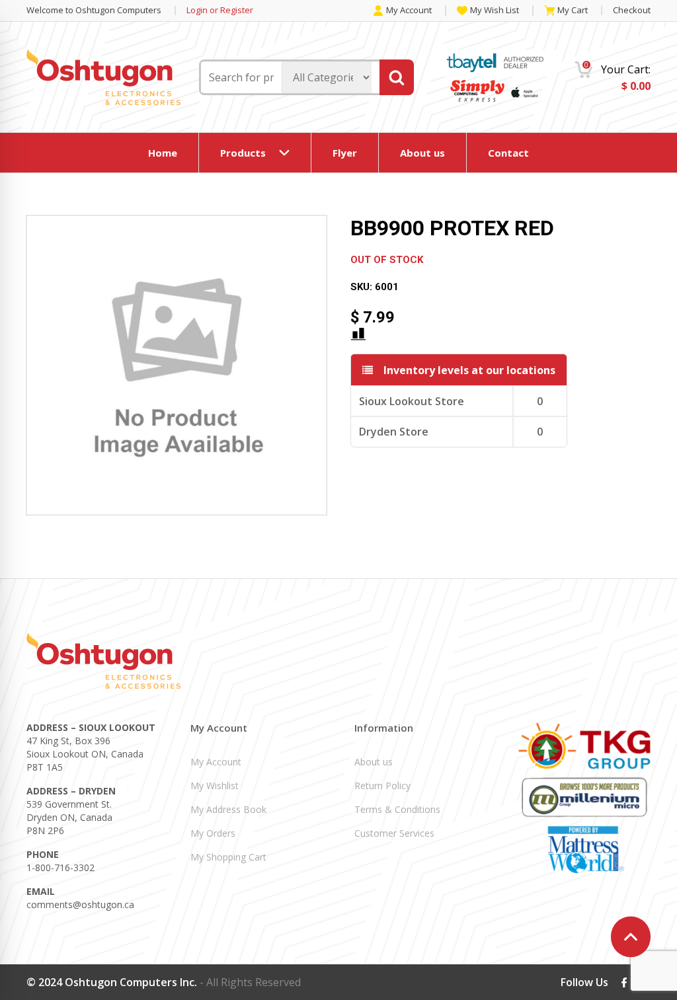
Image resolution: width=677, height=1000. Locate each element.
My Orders (212, 833)
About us (422, 152)
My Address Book (228, 809)
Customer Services (394, 833)
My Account (409, 10)
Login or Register (219, 10)
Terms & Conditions (397, 809)
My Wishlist (214, 785)
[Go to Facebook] (624, 982)
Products (243, 152)
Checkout (632, 10)
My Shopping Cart (228, 857)
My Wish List (494, 10)
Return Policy (382, 785)
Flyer (345, 152)
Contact (508, 152)
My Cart (572, 10)
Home (162, 152)
